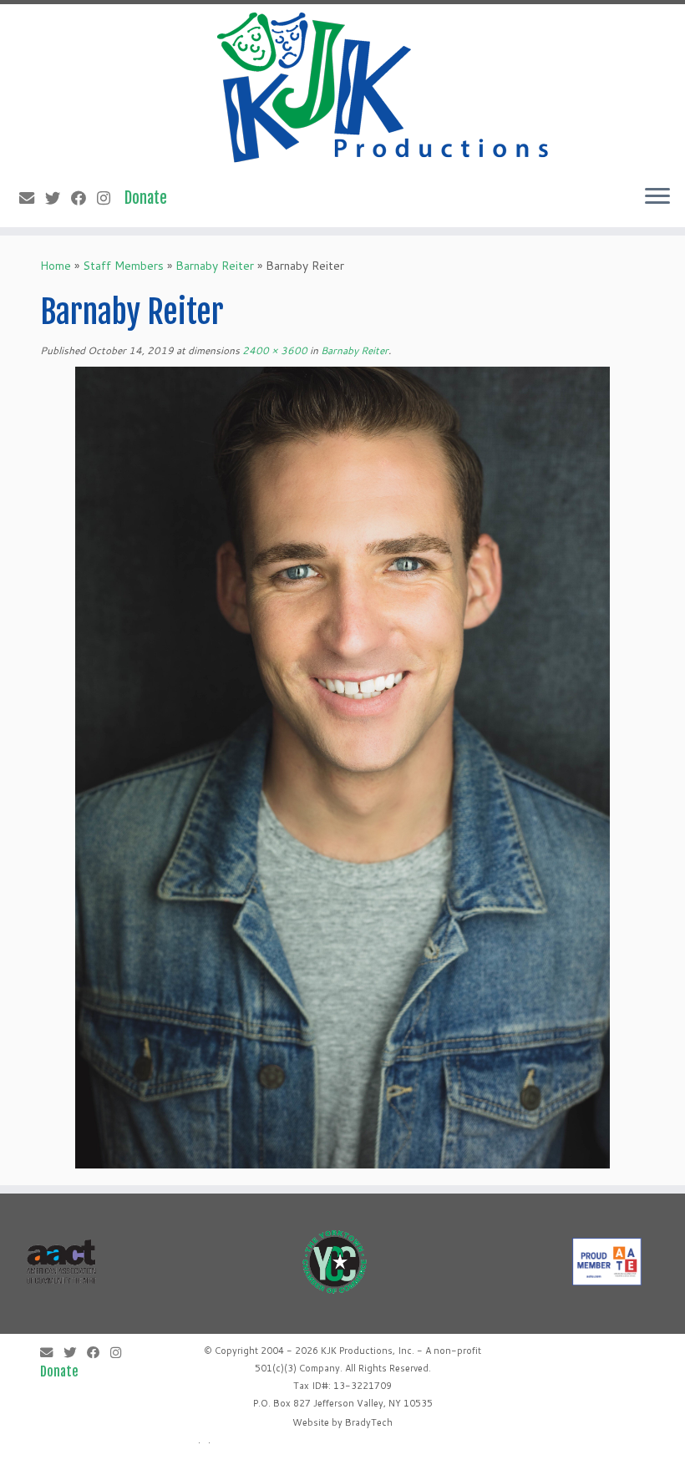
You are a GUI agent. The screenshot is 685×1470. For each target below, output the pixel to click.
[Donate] (151, 198)
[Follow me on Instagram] (109, 198)
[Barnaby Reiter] (342, 766)
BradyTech (369, 1422)
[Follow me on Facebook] (84, 198)
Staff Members (123, 265)
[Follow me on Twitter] (58, 198)
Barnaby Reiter (214, 265)
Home (55, 265)
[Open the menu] (657, 197)
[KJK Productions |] (384, 88)
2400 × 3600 (273, 350)
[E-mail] (32, 198)
